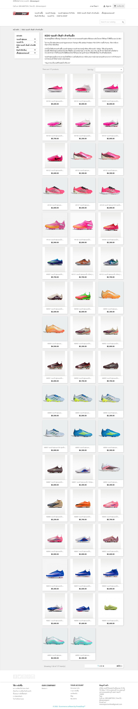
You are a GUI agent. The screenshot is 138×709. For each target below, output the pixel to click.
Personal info (75, 688)
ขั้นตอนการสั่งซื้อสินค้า (20, 694)
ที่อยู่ (72, 696)
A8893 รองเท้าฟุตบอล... (82, 447)
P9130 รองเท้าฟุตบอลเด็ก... (82, 240)
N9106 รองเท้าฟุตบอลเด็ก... (55, 101)
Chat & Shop (62, 16)
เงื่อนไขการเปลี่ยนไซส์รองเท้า (22, 691)
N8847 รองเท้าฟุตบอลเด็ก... (82, 551)
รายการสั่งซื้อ (75, 691)
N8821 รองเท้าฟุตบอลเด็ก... (55, 621)
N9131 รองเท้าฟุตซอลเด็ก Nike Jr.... (83, 274)
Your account (77, 685)
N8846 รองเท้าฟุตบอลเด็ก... (55, 551)
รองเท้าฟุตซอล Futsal (66, 13)
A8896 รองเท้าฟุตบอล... (110, 413)
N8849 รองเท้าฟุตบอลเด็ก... (110, 621)
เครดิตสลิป (74, 693)
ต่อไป (120, 666)
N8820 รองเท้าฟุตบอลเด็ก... (110, 586)
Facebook (15, 677)
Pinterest (28, 677)
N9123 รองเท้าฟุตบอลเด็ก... (55, 170)
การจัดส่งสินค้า (17, 696)
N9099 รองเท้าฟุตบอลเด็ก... (110, 101)
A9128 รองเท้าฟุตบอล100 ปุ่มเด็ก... (111, 205)
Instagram (33, 677)
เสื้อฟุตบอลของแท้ (108, 13)
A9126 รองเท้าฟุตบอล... (54, 205)
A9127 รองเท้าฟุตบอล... (82, 205)
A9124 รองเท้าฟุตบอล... (82, 170)
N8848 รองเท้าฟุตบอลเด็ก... (82, 621)
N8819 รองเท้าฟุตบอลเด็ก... (82, 586)
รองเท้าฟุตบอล (21, 39)
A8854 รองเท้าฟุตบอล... (54, 655)
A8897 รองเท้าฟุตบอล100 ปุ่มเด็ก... (55, 447)
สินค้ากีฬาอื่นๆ (40, 16)
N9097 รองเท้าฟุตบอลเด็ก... (55, 274)
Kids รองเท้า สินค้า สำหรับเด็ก (88, 13)
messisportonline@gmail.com (110, 704)
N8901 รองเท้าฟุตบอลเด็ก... (55, 378)
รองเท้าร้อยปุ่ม (50, 13)
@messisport (34, 1)
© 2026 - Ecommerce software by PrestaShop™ (69, 706)
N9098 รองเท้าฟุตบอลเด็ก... (110, 240)
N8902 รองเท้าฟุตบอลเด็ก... (110, 344)
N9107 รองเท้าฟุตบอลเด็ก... (110, 136)
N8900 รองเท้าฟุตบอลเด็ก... (82, 378)
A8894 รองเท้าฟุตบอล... (110, 447)
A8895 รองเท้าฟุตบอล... (82, 413)
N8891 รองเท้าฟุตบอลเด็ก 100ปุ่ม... (83, 482)
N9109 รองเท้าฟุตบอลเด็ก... (55, 136)
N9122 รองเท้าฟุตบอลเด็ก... (82, 101)
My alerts (74, 699)
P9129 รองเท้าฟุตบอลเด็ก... (54, 240)
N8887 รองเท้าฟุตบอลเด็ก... (55, 482)
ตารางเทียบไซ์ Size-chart (21, 688)
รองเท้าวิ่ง (50, 16)
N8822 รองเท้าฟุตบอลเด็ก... (110, 551)
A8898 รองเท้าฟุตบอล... (54, 413)
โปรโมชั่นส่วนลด (18, 699)
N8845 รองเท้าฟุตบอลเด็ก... (110, 517)
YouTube (24, 677)
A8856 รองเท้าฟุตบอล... (82, 655)
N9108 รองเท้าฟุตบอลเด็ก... (82, 136)
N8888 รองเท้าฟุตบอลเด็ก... (55, 517)
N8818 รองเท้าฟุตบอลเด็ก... (55, 586)
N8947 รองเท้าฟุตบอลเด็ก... (55, 309)
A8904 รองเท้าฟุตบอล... (54, 344)
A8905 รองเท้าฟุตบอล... (110, 309)
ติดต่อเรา (44, 688)
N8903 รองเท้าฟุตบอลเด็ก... (82, 344)
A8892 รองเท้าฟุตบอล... (110, 482)
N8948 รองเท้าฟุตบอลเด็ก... (82, 309)
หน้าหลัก (19, 36)
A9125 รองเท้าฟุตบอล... (110, 170)
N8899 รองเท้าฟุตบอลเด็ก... (110, 378)
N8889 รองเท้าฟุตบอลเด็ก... (82, 517)
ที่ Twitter (20, 677)
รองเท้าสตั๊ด (39, 13)
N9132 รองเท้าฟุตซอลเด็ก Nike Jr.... (110, 274)
